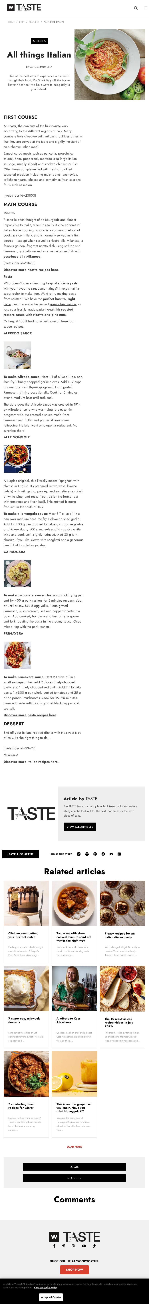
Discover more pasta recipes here (30, 715)
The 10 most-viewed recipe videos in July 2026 (119, 1022)
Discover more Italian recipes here (31, 761)
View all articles (80, 827)
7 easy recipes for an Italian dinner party (120, 935)
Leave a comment (20, 854)
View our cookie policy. (45, 1287)
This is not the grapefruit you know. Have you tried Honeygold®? (74, 1107)
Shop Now (74, 1270)
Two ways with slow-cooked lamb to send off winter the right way (74, 937)
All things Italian (54, 22)
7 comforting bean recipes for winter (21, 1106)
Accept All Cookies (51, 1297)
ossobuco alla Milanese (22, 256)
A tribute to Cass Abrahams (68, 1020)
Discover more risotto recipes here (31, 269)
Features (34, 22)
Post (22, 22)
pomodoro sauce (63, 304)
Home (11, 22)
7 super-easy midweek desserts (24, 1020)
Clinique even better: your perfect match (23, 935)
